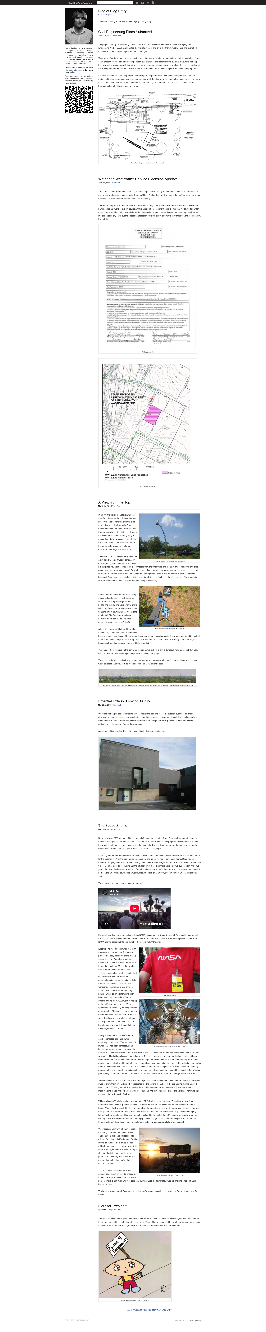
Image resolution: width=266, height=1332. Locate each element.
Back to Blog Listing (106, 14)
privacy (198, 1320)
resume (178, 1320)
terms (191, 1320)
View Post (117, 35)
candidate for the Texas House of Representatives (79, 62)
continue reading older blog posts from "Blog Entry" (149, 1309)
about (185, 1320)
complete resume (76, 70)
